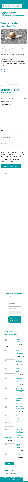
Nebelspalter (21, 52)
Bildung (4, 49)
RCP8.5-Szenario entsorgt (18, 445)
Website (4, 143)
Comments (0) (19, 49)
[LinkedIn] (18, 6)
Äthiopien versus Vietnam (18, 370)
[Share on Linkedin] (9, 69)
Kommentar (6, 104)
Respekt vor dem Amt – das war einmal (20, 389)
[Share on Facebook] (2, 67)
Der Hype (18, 453)
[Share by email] (12, 71)
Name (3, 129)
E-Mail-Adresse (7, 136)
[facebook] (8, 6)
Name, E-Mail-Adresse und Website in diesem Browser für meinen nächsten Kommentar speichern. (14, 154)
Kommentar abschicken (10, 165)
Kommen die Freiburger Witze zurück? (20, 351)
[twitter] (13, 6)
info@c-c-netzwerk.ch (14, 478)
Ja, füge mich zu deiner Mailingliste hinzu (11, 160)
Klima (12, 49)
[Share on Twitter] (5, 69)
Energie (9, 49)
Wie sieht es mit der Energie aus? (20, 379)
